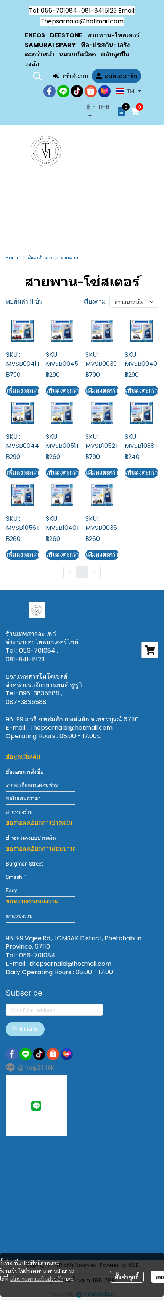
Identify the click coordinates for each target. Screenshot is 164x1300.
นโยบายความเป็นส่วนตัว (36, 1278)
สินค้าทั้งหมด (40, 257)
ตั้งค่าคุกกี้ (127, 1276)
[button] (37, 75)
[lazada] (104, 91)
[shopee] (91, 91)
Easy (11, 890)
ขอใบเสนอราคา (23, 798)
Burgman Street (24, 864)
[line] (63, 91)
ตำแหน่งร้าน (19, 812)
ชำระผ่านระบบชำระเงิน (31, 838)
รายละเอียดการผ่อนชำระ (32, 785)
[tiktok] (77, 91)
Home (12, 257)
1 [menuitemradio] (82, 571)
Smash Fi (16, 877)
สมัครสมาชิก (121, 76)
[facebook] (49, 91)
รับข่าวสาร (25, 1029)
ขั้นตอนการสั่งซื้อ (24, 772)
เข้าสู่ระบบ (75, 76)
